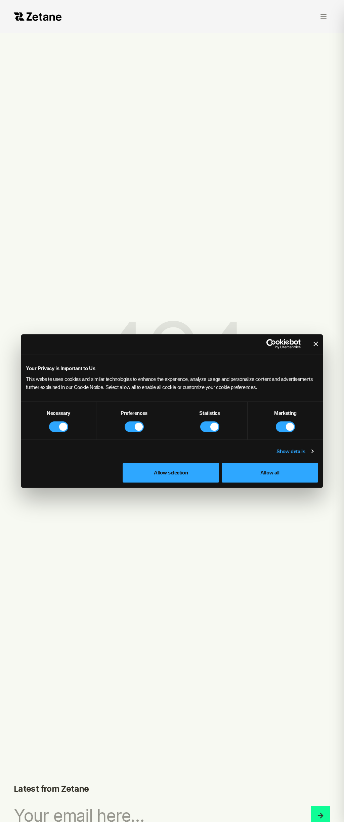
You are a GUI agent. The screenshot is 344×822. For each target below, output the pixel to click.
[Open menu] (324, 17)
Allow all (270, 472)
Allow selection (171, 472)
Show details (290, 451)
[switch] (134, 426)
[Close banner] (315, 344)
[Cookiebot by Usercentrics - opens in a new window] (271, 344)
